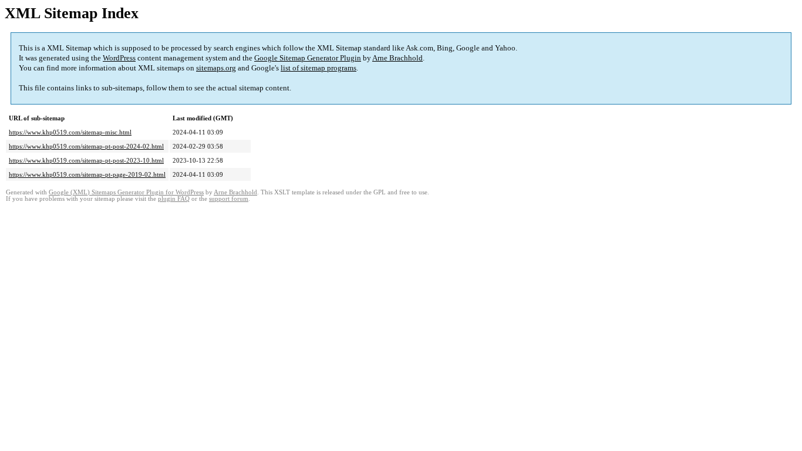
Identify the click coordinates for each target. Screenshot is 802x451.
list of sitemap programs (318, 67)
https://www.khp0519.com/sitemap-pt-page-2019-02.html (87, 174)
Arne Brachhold (397, 57)
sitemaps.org (216, 67)
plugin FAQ (174, 199)
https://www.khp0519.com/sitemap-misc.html (70, 132)
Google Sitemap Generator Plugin (307, 57)
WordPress (119, 57)
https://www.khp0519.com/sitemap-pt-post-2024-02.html (86, 146)
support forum (228, 199)
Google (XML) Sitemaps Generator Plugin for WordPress (126, 192)
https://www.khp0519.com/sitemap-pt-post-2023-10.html (86, 160)
